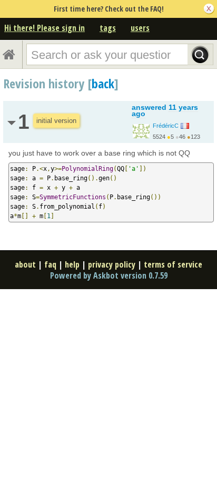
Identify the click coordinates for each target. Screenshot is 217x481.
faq (50, 264)
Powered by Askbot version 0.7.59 (108, 275)
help (72, 264)
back (103, 83)
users (140, 28)
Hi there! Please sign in (44, 28)
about (25, 264)
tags (108, 28)
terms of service (173, 264)
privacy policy (111, 264)
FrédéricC (166, 125)
